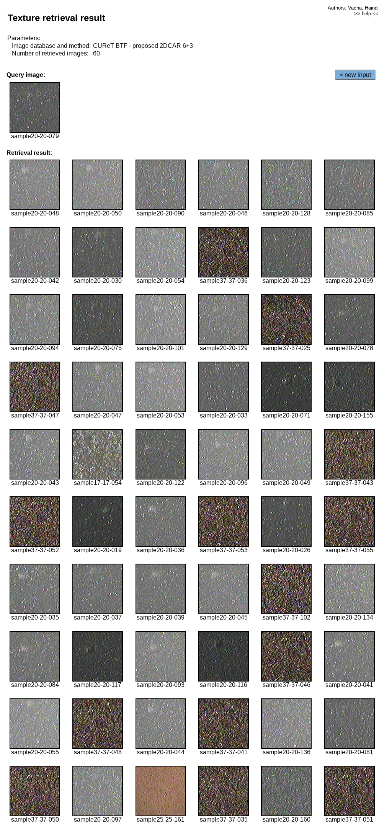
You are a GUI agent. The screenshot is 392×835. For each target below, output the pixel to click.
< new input (355, 75)
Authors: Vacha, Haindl (353, 8)
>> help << (366, 13)
